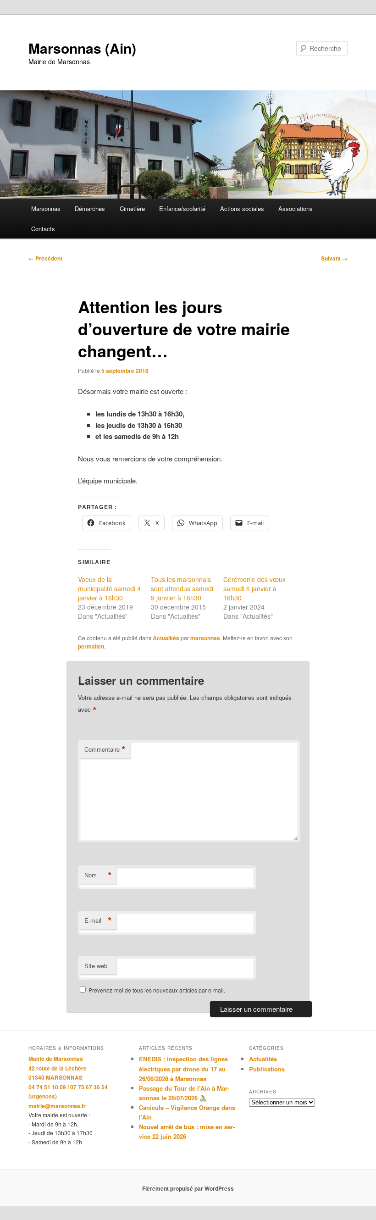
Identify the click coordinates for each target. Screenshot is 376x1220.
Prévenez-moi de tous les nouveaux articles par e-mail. (156, 990)
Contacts (43, 228)
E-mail (98, 920)
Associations (295, 208)
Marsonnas (46, 208)
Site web (95, 965)
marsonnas (205, 638)
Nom (98, 875)
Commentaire (105, 749)
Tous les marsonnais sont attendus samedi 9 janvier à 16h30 (182, 588)
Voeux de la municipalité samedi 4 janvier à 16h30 (109, 588)
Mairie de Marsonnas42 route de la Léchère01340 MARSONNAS (57, 1067)
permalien (91, 646)
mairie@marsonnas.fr (57, 1106)
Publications (267, 1069)
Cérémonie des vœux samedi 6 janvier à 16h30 (254, 588)
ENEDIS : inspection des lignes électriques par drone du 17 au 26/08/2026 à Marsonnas (183, 1068)
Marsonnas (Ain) (82, 48)
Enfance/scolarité (182, 208)
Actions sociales (242, 208)
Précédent (45, 258)
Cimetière (132, 208)
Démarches (90, 208)
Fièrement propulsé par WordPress (188, 1188)
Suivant (334, 258)
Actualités (166, 638)
